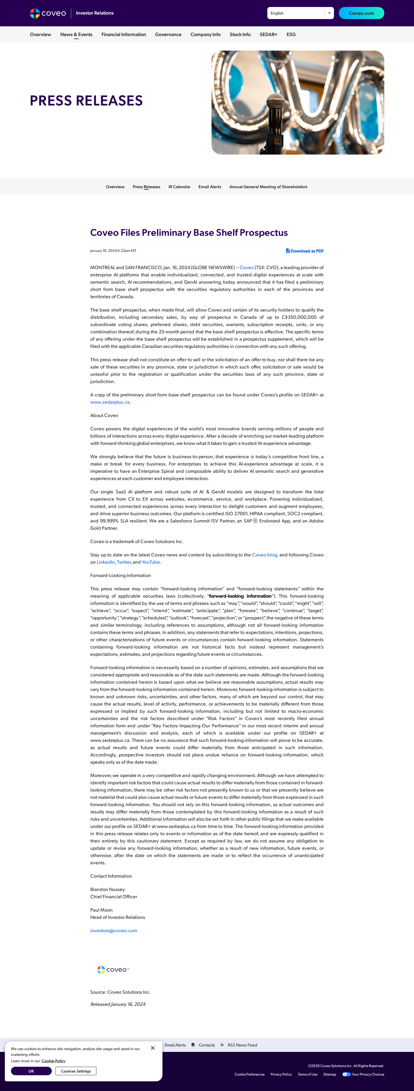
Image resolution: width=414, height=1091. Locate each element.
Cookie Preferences (250, 1074)
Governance (168, 34)
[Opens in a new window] (50, 13)
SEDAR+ (269, 34)
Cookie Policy (53, 1060)
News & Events (76, 34)
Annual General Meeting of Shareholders (268, 186)
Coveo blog (264, 554)
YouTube (151, 562)
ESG (291, 34)
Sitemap (329, 1074)
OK (31, 1070)
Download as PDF (307, 250)
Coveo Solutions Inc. (336, 1065)
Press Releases (146, 186)
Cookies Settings (76, 1070)
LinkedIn (106, 562)
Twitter (124, 562)
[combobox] (300, 13)
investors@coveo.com (113, 930)
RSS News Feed (242, 1044)
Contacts (207, 1044)
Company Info (206, 34)
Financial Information (124, 34)
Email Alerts (210, 186)
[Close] (152, 1048)
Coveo (247, 267)
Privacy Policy (281, 1074)
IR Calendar (179, 186)
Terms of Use (307, 1074)
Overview (40, 34)
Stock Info (240, 34)
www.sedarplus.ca (109, 402)
